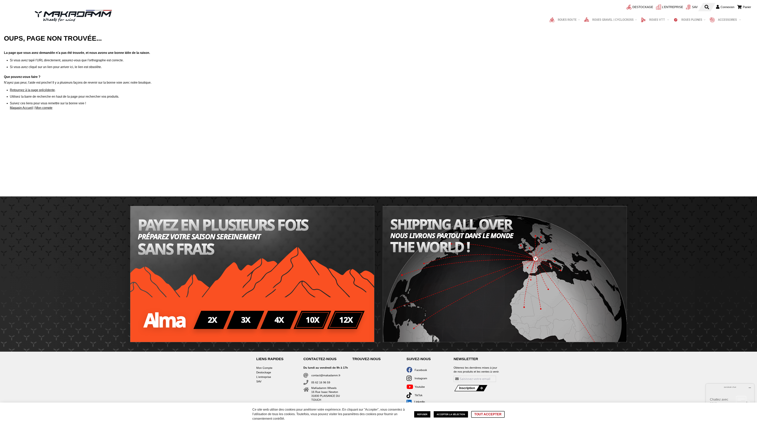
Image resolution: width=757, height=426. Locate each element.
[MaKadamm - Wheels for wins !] (73, 16)
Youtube (420, 386)
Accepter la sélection (451, 414)
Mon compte (43, 107)
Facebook (421, 370)
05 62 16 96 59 (320, 382)
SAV (695, 7)
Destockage (642, 7)
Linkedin (419, 402)
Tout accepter (488, 414)
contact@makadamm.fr (325, 375)
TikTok (418, 395)
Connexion (727, 7)
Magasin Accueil (21, 107)
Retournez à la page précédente (32, 90)
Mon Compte (264, 367)
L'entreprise (672, 7)
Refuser (422, 414)
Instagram (421, 378)
